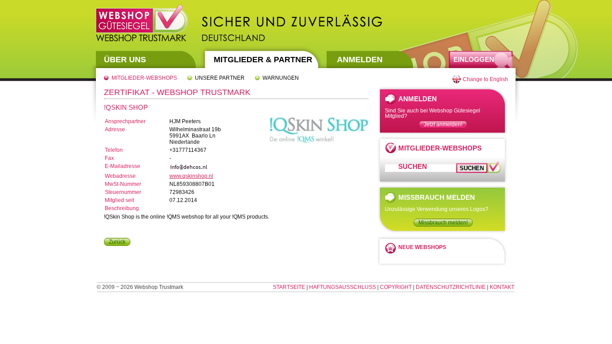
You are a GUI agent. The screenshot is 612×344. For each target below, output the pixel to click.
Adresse (115, 129)
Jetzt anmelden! (443, 124)
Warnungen (281, 78)
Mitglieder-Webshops (144, 78)
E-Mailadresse (122, 166)
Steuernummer (123, 192)
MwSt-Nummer (123, 184)
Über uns (125, 59)
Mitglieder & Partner (263, 59)
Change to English (485, 79)
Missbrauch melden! (443, 222)
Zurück (117, 242)
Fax (109, 158)
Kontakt (502, 287)
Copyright (396, 287)
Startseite (289, 287)
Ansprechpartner (125, 121)
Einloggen (473, 59)
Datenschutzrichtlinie (451, 287)
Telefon (114, 150)
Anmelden (360, 59)
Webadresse (120, 176)
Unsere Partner (220, 78)
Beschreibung (122, 208)
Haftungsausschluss (342, 287)
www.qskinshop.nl (191, 176)
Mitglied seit (119, 200)
